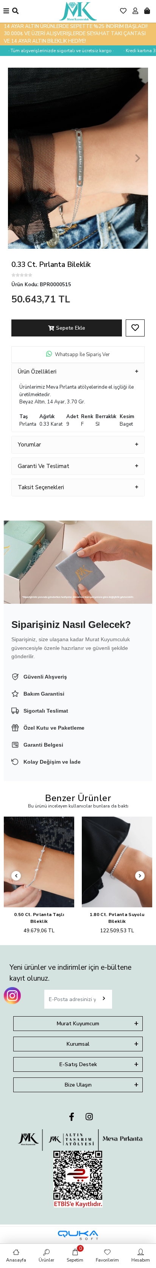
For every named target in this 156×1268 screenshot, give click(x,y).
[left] (16, 876)
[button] (18, 158)
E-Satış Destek (78, 1064)
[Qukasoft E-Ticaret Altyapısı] (78, 1235)
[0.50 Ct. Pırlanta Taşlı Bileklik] (39, 862)
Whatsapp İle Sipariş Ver (82, 354)
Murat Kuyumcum (78, 1023)
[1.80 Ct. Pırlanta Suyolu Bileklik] (117, 862)
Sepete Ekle (70, 328)
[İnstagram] (89, 1117)
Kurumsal (78, 1044)
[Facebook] (71, 1117)
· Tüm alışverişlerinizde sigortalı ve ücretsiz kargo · (54, 51)
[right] (140, 876)
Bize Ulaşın (78, 1084)
